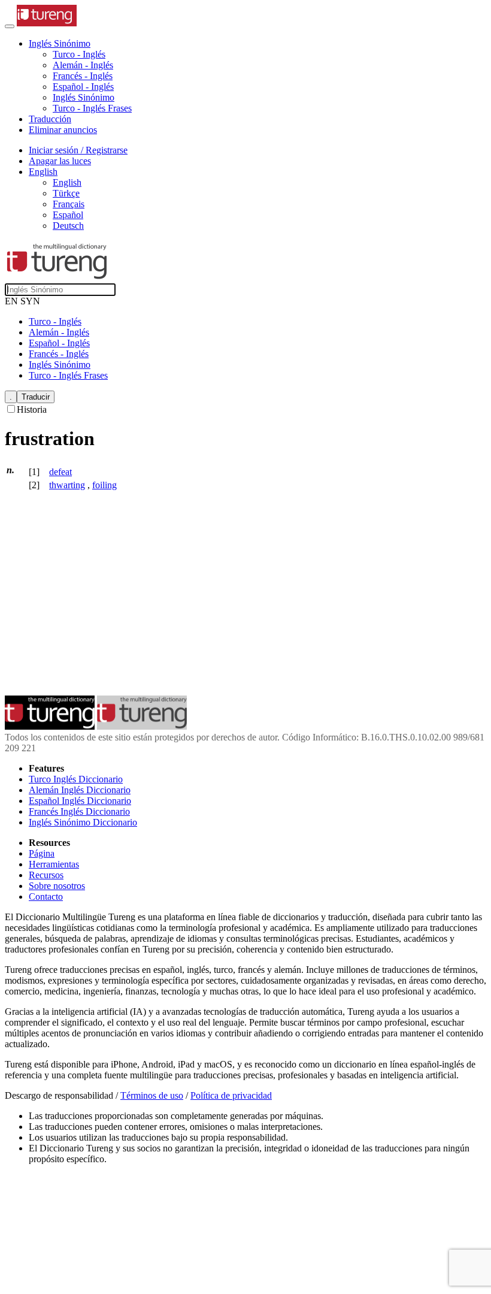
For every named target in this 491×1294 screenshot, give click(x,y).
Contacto (46, 896)
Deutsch (68, 225)
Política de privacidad (231, 1095)
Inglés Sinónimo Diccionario (83, 822)
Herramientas (54, 864)
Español (68, 215)
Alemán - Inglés (83, 65)
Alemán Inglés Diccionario (80, 790)
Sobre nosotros (57, 886)
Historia (32, 409)
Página (41, 853)
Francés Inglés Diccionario (79, 811)
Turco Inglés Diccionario (76, 779)
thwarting (67, 485)
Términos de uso (151, 1095)
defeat (60, 472)
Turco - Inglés (79, 54)
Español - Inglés (83, 86)
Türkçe (66, 193)
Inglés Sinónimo (83, 97)
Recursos (46, 875)
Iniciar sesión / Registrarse (78, 150)
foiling (104, 485)
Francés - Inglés (83, 76)
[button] (59, 43)
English (67, 182)
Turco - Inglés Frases (92, 108)
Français (68, 204)
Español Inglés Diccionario (80, 801)
